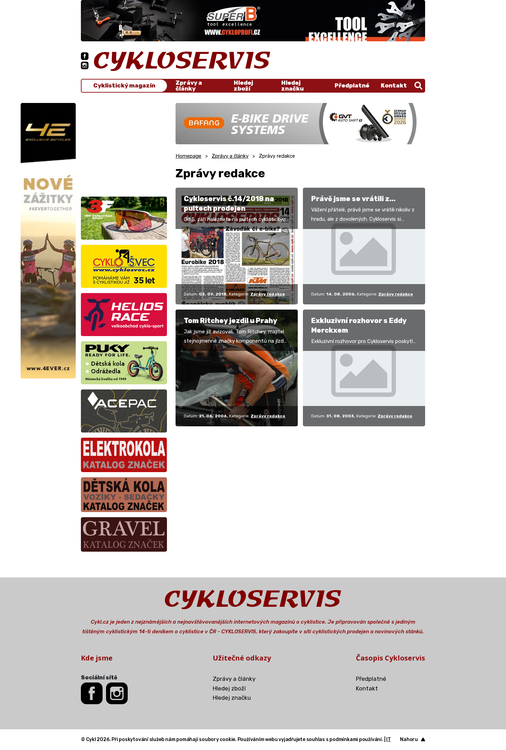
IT (388, 739)
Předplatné (352, 85)
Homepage (188, 156)
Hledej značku (292, 86)
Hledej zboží (243, 86)
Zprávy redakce (267, 294)
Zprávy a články (189, 86)
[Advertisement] (124, 146)
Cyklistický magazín (124, 85)
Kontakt (394, 85)
